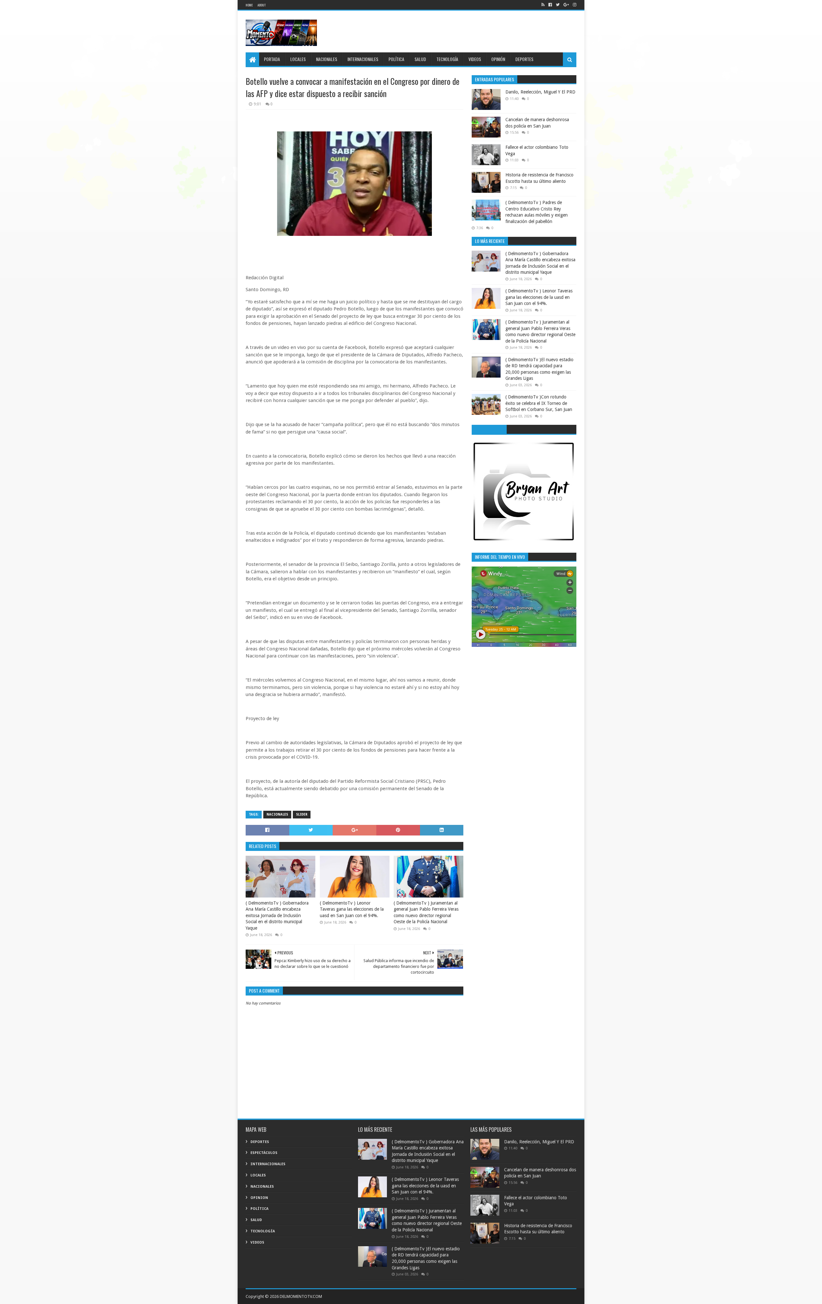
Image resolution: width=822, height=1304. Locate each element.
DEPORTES (524, 59)
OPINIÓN (498, 59)
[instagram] (574, 5)
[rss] (543, 5)
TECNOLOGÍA (447, 59)
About (262, 5)
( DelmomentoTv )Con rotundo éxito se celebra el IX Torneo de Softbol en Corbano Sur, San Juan (538, 403)
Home (249, 5)
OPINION (259, 1198)
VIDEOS (474, 59)
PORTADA (272, 59)
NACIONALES (326, 59)
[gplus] (566, 5)
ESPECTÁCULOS (263, 1153)
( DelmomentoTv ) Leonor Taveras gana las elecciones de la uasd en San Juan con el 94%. (352, 909)
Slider (301, 814)
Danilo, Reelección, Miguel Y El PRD (540, 91)
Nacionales (277, 814)
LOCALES (298, 59)
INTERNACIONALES (362, 59)
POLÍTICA (396, 59)
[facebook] (550, 5)
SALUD (420, 59)
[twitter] (558, 5)
